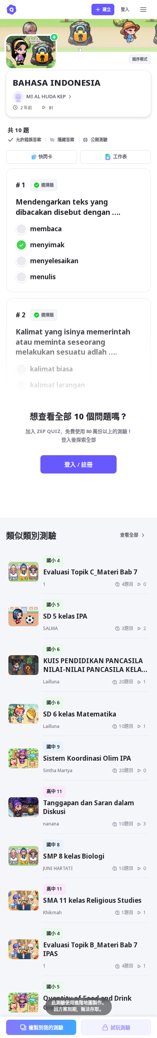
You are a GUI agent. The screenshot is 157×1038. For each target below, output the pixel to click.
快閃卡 (45, 157)
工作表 (120, 157)
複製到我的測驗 (46, 1027)
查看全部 (129, 535)
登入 (125, 9)
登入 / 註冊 (78, 464)
